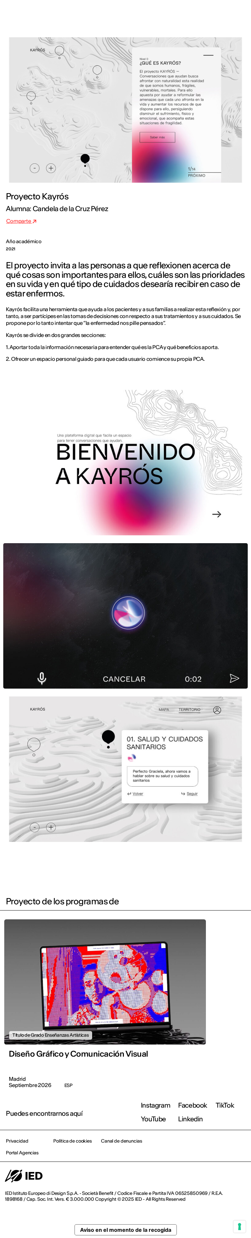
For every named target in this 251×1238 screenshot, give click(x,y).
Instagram (155, 1105)
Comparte (19, 221)
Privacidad (17, 1141)
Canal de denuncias (121, 1141)
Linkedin (190, 1119)
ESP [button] (189, 13)
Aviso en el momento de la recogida (125, 1230)
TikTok (225, 1105)
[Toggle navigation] (241, 13)
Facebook (192, 1105)
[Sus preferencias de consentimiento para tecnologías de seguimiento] (239, 1226)
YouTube (153, 1119)
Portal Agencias (22, 1153)
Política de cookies (72, 1141)
